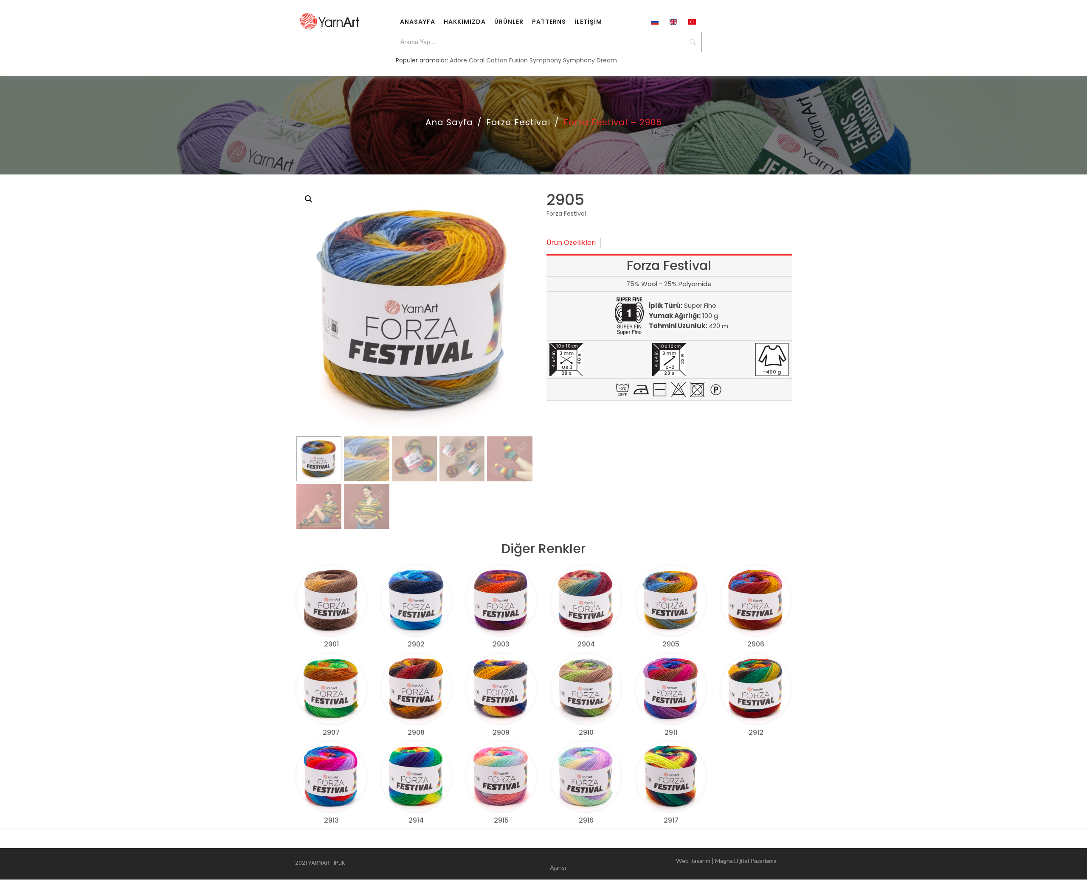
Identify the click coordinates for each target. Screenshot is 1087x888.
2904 (586, 644)
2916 (586, 820)
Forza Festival (518, 122)
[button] (308, 199)
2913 (331, 820)
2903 (501, 644)
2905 (670, 644)
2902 (416, 644)
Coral (476, 60)
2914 (416, 820)
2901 (331, 644)
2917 (671, 820)
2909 (501, 732)
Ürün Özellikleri (571, 242)
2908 (416, 732)
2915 (501, 820)
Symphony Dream (590, 60)
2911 (671, 732)
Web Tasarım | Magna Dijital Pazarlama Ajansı (663, 864)
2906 (755, 644)
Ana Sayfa (449, 122)
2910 (586, 732)
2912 (756, 732)
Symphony (545, 60)
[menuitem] (417, 21)
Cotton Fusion (507, 60)
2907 (331, 732)
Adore (458, 60)
